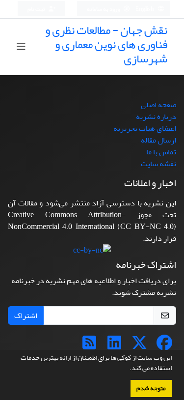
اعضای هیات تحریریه (144, 128)
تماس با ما (161, 151)
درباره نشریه (156, 116)
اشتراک (25, 315)
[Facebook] (164, 346)
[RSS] (89, 346)
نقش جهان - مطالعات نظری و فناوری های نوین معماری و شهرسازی (106, 44)
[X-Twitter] (139, 346)
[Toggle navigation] (21, 47)
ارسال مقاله (158, 140)
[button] (127, 369)
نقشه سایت (158, 163)
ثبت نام (36, 9)
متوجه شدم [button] (151, 388)
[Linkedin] (114, 346)
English (145, 9)
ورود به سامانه (104, 9)
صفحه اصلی (158, 104)
